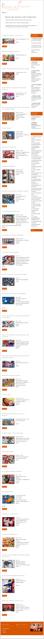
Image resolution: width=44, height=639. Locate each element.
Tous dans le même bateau (10, 252)
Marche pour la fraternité (10, 514)
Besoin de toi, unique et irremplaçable (14, 293)
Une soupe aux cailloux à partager (12, 235)
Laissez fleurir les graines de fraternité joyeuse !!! (35, 147)
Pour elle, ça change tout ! (10, 534)
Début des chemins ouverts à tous (12, 600)
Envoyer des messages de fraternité (13, 575)
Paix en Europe (6, 128)
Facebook (4, 632)
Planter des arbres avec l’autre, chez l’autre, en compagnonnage (36, 152)
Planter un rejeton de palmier (11, 51)
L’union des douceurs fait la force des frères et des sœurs (36, 180)
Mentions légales (6, 628)
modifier (17, 42)
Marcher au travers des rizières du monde (15, 191)
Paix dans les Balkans (8, 166)
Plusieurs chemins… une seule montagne (14, 274)
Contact (4, 630)
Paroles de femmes (8, 451)
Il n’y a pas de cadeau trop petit (12, 471)
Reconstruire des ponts (9, 147)
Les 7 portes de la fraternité (10, 211)
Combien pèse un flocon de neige (12, 433)
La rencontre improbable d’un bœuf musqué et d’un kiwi (35, 218)
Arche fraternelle (7, 491)
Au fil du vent (6, 394)
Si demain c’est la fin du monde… (12, 35)
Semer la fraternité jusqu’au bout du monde (15, 68)
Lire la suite (4, 46)
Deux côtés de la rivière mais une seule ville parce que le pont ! (36, 190)
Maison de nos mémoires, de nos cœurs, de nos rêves (36, 185)
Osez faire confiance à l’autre (11, 375)
